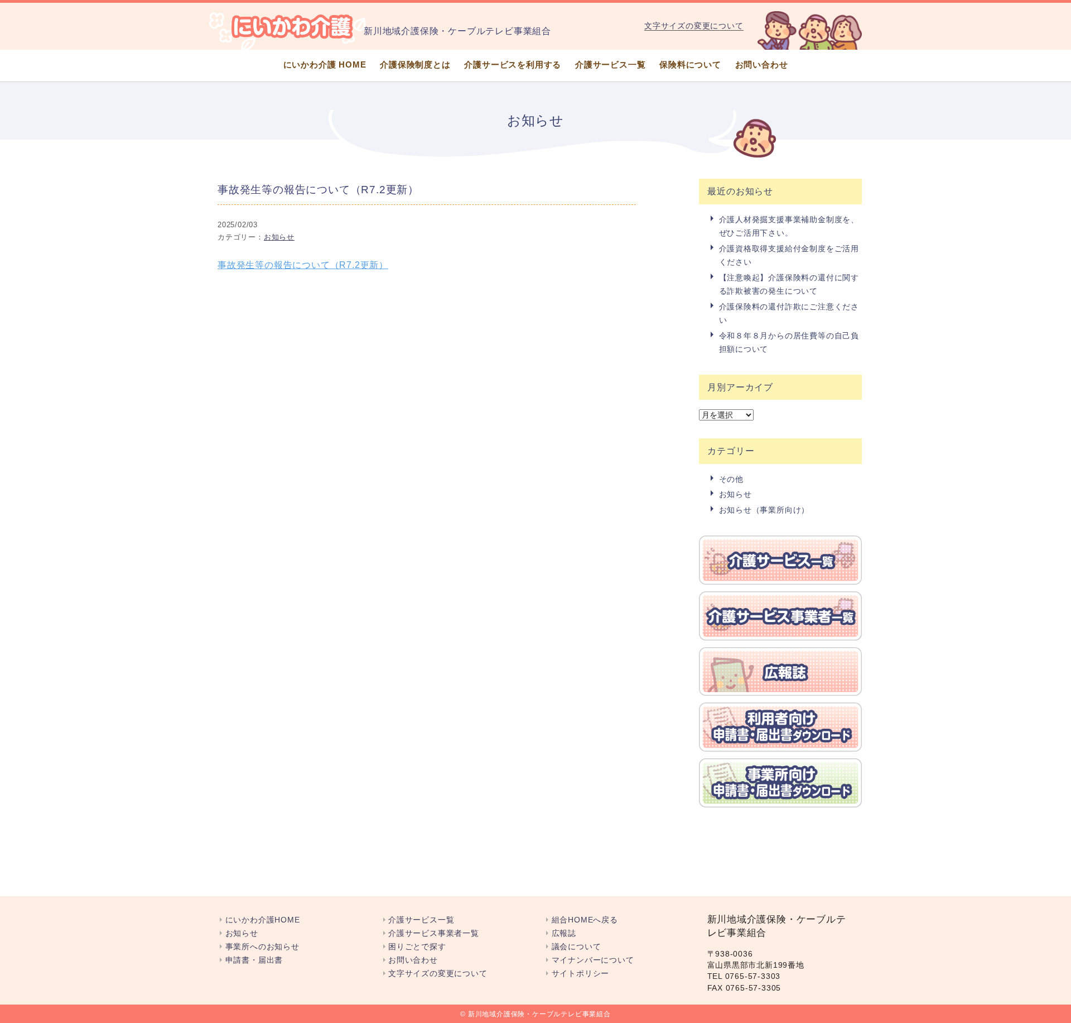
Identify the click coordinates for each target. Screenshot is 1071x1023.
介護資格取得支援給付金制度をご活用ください (789, 255)
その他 (731, 479)
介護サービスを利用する (512, 64)
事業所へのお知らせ (262, 947)
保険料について (690, 64)
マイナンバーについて (593, 960)
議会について (576, 947)
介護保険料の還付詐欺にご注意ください (789, 313)
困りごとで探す (417, 947)
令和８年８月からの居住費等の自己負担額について (789, 342)
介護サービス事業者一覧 (433, 933)
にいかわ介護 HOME (324, 64)
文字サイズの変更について (694, 25)
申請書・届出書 (254, 960)
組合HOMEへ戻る (585, 920)
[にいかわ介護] (293, 26)
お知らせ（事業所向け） (764, 509)
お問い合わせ (761, 64)
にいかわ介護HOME (262, 920)
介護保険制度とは (415, 64)
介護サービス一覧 (610, 64)
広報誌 (564, 933)
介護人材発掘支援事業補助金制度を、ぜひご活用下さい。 (789, 226)
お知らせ (279, 237)
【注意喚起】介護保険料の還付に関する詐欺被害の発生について (789, 284)
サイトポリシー (580, 973)
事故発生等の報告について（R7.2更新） (303, 265)
